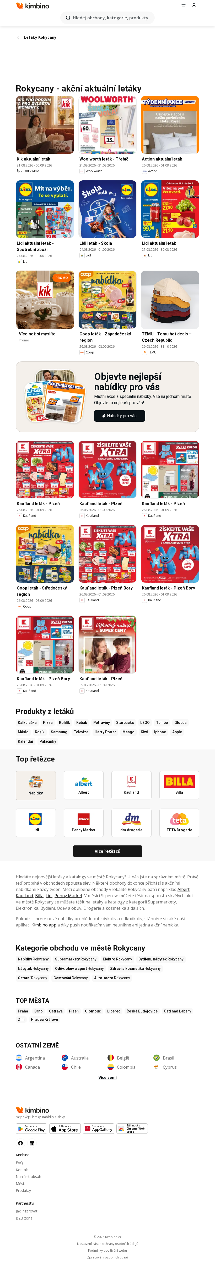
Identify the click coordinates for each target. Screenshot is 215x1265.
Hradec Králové (44, 1019)
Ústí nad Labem (177, 1011)
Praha (23, 1011)
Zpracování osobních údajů (107, 1257)
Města (21, 1183)
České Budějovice (142, 1011)
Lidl (49, 895)
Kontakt (22, 1169)
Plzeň (74, 1011)
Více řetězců (108, 851)
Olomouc (93, 1011)
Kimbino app (43, 925)
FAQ (19, 1162)
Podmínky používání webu (107, 1251)
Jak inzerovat (26, 1211)
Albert (184, 889)
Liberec (113, 1011)
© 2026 (107, 1237)
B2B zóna (24, 1218)
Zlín (21, 1019)
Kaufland (24, 895)
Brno (38, 1011)
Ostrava (56, 1011)
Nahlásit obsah (28, 1176)
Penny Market (68, 895)
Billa (39, 895)
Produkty (23, 1190)
